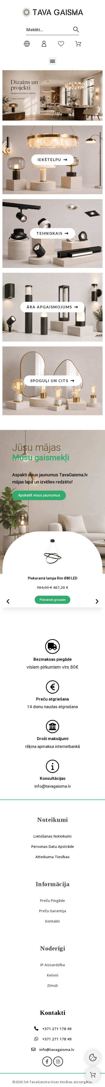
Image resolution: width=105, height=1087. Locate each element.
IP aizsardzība (52, 964)
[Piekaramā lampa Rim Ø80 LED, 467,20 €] (52, 569)
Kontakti (52, 921)
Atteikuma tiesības (52, 856)
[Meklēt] (76, 29)
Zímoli (52, 985)
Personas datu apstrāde (52, 846)
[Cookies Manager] (92, 1057)
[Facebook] (47, 1061)
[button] (53, 61)
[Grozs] (92, 1074)
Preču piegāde (52, 900)
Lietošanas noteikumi (52, 836)
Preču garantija (52, 910)
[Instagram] (58, 1061)
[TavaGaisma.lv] (52, 13)
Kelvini (52, 975)
